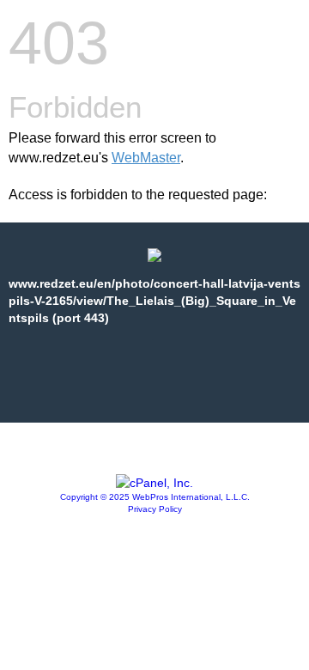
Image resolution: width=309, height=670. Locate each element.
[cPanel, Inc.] (154, 483)
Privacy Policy (155, 509)
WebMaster (146, 157)
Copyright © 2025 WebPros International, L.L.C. (155, 497)
